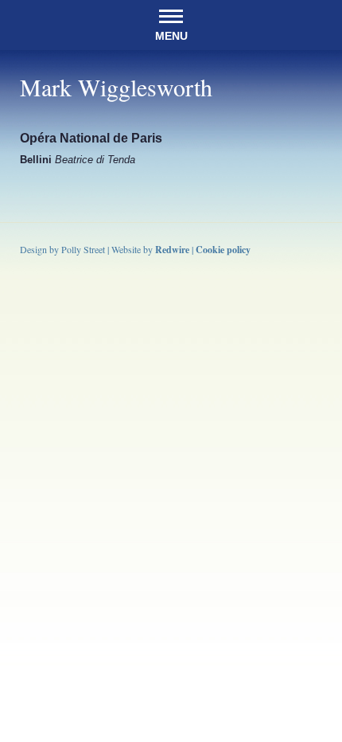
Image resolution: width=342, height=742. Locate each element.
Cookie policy (223, 249)
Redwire (172, 249)
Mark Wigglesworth (116, 87)
